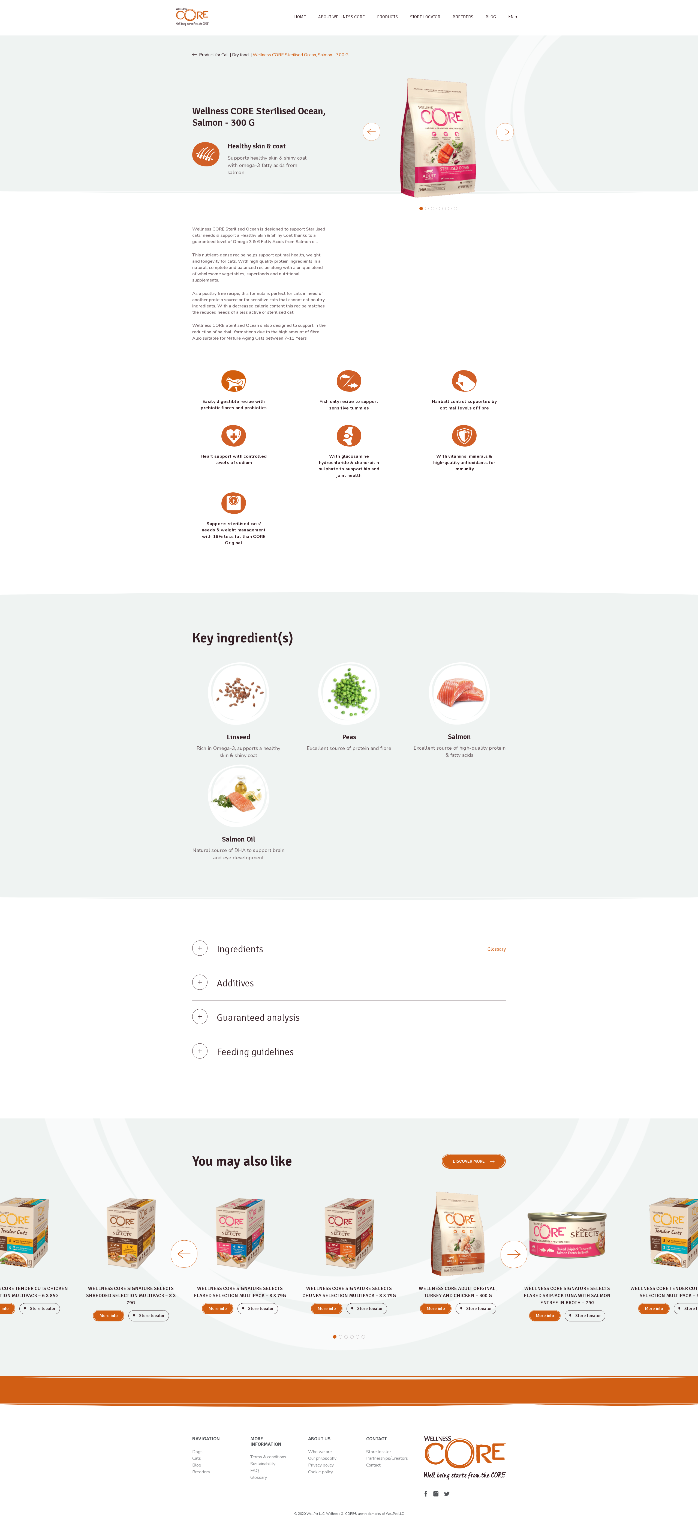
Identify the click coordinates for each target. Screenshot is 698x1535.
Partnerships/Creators (387, 1458)
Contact (373, 1465)
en (513, 16)
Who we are (320, 1452)
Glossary (497, 949)
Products (387, 17)
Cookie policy (320, 1472)
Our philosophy (322, 1458)
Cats (196, 1458)
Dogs (197, 1452)
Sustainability (262, 1464)
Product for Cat (213, 55)
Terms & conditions (268, 1457)
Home (300, 17)
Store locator (425, 17)
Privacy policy (321, 1465)
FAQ (254, 1471)
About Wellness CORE (341, 17)
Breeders (463, 17)
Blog (491, 17)
